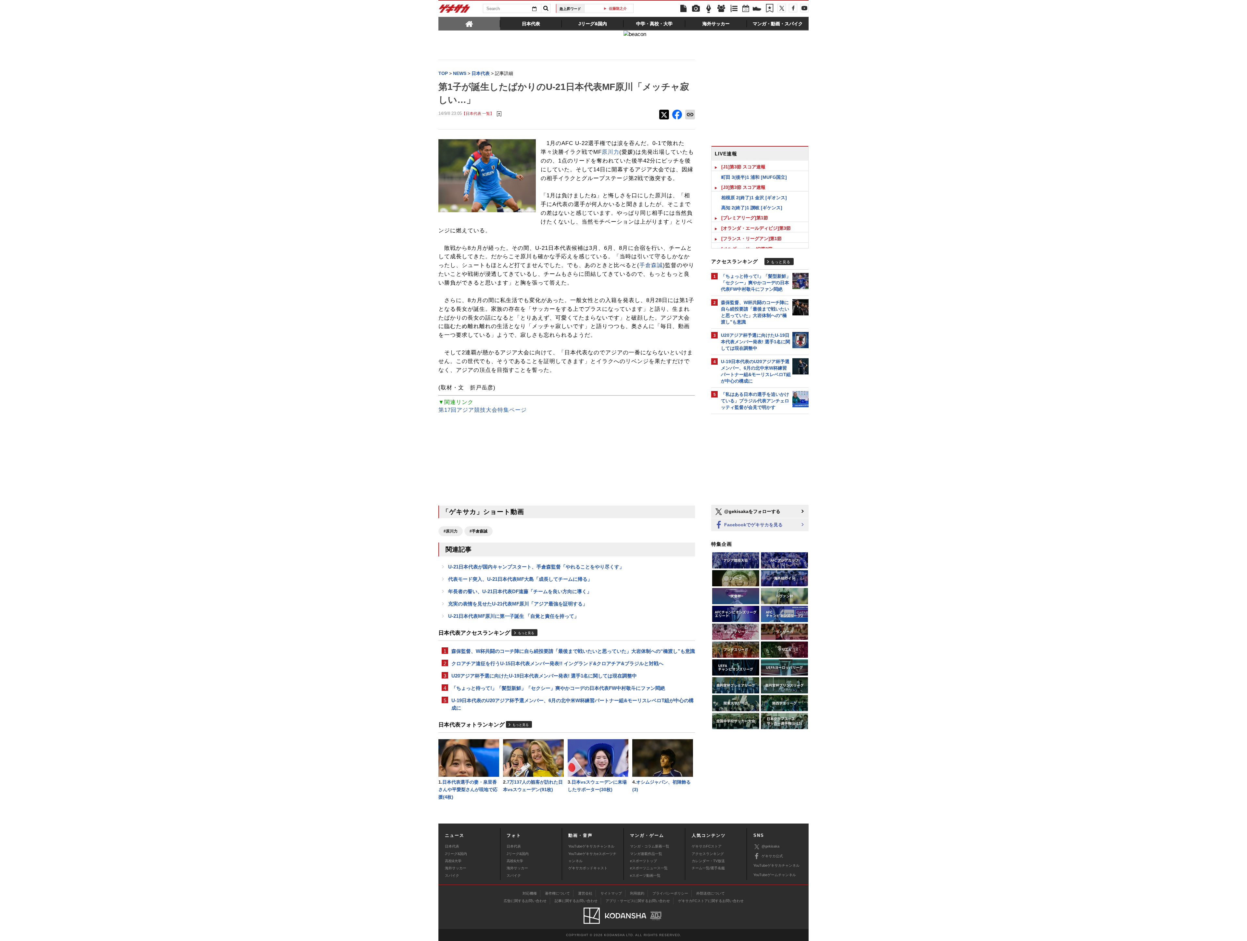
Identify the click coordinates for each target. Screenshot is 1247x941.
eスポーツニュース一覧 (649, 868)
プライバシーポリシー (670, 893)
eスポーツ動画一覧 (645, 875)
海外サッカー (455, 868)
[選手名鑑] (721, 9)
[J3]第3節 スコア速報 (743, 187)
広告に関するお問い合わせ (525, 901)
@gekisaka (770, 846)
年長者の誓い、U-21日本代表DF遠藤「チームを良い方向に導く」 (520, 591)
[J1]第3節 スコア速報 (743, 166)
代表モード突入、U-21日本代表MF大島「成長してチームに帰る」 (520, 579)
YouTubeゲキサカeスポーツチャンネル (592, 857)
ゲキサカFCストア (707, 846)
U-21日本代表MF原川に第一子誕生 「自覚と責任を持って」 (513, 616)
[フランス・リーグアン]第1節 (751, 238)
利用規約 (637, 893)
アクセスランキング (708, 854)
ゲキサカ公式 (772, 856)
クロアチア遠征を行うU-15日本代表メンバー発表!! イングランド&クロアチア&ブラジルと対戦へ (557, 663)
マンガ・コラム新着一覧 (649, 846)
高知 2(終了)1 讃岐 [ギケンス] (751, 207)
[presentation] (469, 23)
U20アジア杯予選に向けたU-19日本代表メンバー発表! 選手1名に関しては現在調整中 (544, 675)
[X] (781, 8)
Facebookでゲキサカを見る (753, 524)
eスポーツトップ (643, 861)
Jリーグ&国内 (456, 854)
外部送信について (710, 893)
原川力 (610, 152)
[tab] (469, 23)
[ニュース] (683, 9)
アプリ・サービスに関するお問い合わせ (638, 901)
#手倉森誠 (478, 531)
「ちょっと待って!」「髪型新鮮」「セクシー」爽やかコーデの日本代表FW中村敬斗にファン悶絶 (558, 688)
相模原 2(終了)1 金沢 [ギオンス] (754, 197)
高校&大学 (453, 861)
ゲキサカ (454, 10)
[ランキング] (734, 9)
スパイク (452, 875)
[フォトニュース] (696, 9)
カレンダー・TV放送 (708, 861)
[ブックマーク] (770, 9)
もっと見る (526, 633)
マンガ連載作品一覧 (646, 854)
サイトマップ (611, 893)
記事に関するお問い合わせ (576, 901)
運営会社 (585, 893)
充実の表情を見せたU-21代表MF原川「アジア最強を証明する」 (517, 603)
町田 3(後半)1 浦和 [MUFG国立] (754, 177)
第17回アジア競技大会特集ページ (482, 410)
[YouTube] (804, 8)
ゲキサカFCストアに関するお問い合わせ (711, 901)
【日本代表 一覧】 (478, 113)
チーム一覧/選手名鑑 (708, 868)
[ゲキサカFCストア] (757, 9)
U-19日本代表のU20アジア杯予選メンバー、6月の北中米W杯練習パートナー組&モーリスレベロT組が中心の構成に (572, 704)
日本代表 (452, 846)
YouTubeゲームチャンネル (774, 875)
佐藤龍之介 (611, 8)
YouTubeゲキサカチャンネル (591, 846)
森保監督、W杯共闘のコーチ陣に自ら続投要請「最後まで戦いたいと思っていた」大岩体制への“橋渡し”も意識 (573, 651)
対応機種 (530, 893)
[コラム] (708, 9)
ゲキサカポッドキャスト (588, 868)
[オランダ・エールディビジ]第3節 (756, 228)
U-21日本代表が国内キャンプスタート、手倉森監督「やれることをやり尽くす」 (536, 566)
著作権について (557, 893)
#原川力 (451, 531)
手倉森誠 (651, 265)
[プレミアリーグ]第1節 (744, 217)
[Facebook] (793, 8)
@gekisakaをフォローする (751, 511)
